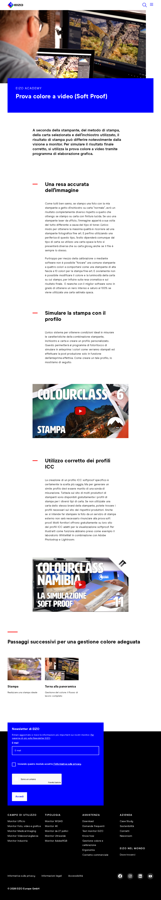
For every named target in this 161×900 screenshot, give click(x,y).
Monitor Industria (18, 841)
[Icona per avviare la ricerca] (144, 5)
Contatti (125, 831)
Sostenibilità (127, 826)
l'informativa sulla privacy (67, 764)
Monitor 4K (51, 826)
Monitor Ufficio (16, 821)
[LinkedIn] (140, 876)
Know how (88, 836)
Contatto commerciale (95, 855)
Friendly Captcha (54, 782)
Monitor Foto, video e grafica (24, 826)
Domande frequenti (93, 826)
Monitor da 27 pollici (56, 831)
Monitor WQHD (54, 821)
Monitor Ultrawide (55, 836)
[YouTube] (150, 876)
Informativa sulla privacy (21, 876)
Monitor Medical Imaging (22, 831)
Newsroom (126, 836)
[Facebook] (120, 876)
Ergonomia (88, 850)
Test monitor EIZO (92, 831)
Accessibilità (75, 876)
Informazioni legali (52, 876)
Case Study (126, 821)
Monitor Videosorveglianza (23, 836)
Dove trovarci (128, 855)
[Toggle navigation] (151, 5)
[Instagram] (130, 876)
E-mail (15, 743)
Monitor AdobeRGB (56, 841)
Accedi (19, 796)
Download (88, 821)
